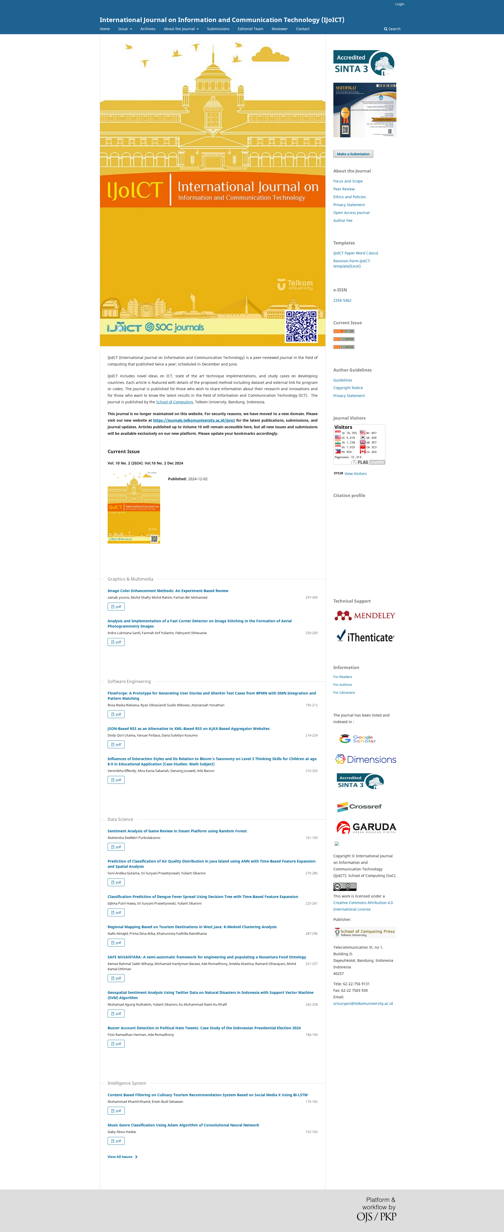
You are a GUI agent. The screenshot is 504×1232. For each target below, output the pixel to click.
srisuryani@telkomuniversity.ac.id (363, 1003)
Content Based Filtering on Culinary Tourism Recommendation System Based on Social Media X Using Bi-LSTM (208, 1094)
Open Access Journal (351, 212)
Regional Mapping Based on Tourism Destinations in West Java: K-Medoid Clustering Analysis (192, 926)
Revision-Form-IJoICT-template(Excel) (352, 263)
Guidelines (342, 380)
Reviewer (280, 28)
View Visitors (356, 473)
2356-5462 (342, 300)
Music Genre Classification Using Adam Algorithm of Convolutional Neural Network (183, 1125)
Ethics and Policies (349, 196)
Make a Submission (353, 154)
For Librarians (344, 692)
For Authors (342, 684)
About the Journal (180, 28)
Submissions (218, 28)
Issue (123, 28)
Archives (147, 28)
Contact (302, 28)
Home (105, 28)
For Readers (342, 676)
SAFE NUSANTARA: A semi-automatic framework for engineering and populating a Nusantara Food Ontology (207, 956)
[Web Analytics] (338, 473)
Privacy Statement (349, 204)
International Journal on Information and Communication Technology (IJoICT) (222, 19)
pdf (118, 606)
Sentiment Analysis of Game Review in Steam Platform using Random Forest (177, 830)
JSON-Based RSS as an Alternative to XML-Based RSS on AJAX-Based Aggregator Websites (189, 728)
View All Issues (120, 1156)
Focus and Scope (348, 181)
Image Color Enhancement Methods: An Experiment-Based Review (168, 590)
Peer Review (344, 188)
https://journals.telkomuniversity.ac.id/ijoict (194, 420)
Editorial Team (250, 28)
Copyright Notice (348, 387)
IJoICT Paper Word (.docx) (355, 252)
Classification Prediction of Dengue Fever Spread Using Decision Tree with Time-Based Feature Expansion (203, 896)
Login (399, 4)
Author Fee (343, 220)
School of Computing (174, 401)
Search (394, 28)
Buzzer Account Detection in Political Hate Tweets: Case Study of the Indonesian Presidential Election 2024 (204, 1027)
